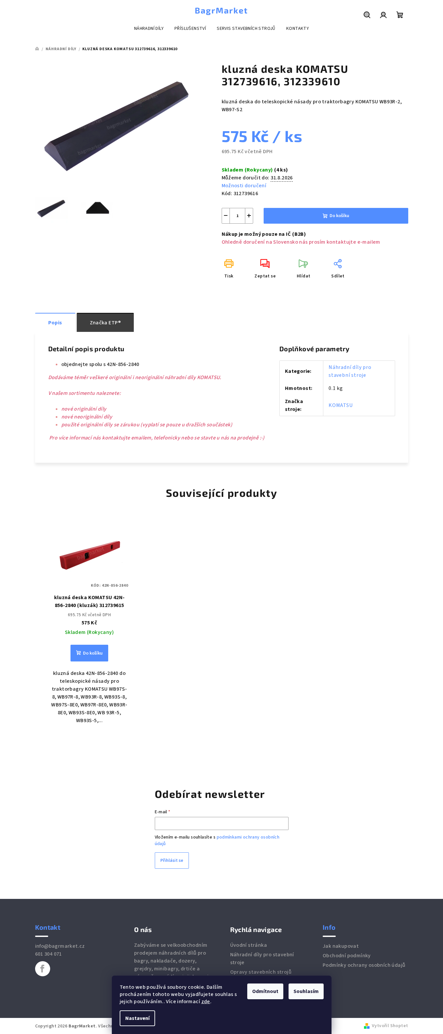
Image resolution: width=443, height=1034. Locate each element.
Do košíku (339, 216)
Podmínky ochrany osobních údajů (364, 965)
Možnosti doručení (244, 185)
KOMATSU (341, 405)
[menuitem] (149, 28)
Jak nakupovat (341, 946)
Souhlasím (306, 991)
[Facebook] (42, 968)
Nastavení (137, 1018)
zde (205, 1001)
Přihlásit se (171, 860)
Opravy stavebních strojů (261, 972)
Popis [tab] (55, 322)
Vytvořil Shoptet (390, 1026)
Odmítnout (265, 991)
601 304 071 (48, 954)
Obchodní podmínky (347, 955)
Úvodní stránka (248, 945)
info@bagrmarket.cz (60, 946)
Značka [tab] (105, 322)
